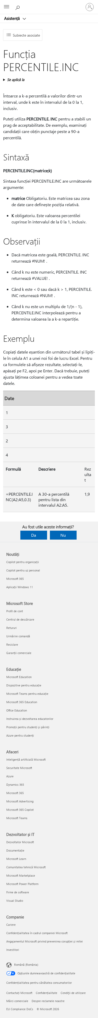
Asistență (12, 18)
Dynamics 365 (15, 784)
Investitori (12, 950)
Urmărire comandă (18, 636)
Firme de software (17, 892)
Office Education (16, 710)
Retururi (11, 628)
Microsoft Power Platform (22, 884)
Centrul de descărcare (20, 619)
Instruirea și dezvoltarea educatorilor (29, 719)
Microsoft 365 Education (21, 702)
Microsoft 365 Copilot (20, 810)
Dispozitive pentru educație (23, 685)
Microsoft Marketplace (20, 875)
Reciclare (12, 644)
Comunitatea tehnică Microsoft (26, 867)
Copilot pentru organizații (22, 562)
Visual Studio (14, 901)
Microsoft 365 (15, 579)
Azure (10, 776)
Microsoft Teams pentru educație (27, 694)
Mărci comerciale (17, 1001)
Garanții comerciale (18, 653)
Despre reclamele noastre (48, 1001)
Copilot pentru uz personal (23, 570)
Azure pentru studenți (20, 735)
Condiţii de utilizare (73, 993)
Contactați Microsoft (19, 993)
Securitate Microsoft (19, 768)
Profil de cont (14, 611)
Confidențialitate (46, 993)
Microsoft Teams (16, 818)
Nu (63, 535)
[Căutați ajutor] (18, 7)
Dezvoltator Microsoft (20, 842)
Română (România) (26, 965)
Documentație (15, 850)
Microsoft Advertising (19, 801)
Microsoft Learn (16, 859)
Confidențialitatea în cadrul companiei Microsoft (37, 933)
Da (33, 535)
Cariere (11, 925)
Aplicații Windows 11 (19, 587)
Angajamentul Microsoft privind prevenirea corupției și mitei (44, 941)
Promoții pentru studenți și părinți (27, 727)
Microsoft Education (19, 677)
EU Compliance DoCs (19, 1009)
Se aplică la (15, 79)
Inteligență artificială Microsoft (26, 759)
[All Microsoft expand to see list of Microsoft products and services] (6, 7)
